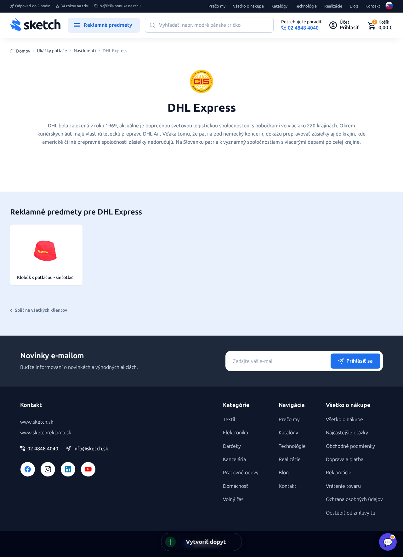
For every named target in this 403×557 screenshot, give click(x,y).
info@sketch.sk (90, 449)
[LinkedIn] (68, 469)
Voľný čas (233, 499)
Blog (354, 6)
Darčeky (232, 446)
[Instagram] (47, 469)
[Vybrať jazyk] (389, 6)
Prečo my (216, 6)
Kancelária (234, 459)
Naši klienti (85, 50)
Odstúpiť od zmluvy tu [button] (350, 513)
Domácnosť (235, 486)
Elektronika (235, 433)
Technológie (306, 6)
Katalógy (279, 6)
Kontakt (373, 6)
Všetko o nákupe (248, 6)
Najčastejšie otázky (347, 433)
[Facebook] (27, 469)
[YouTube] (88, 469)
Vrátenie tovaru (343, 486)
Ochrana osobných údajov (354, 499)
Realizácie (333, 6)
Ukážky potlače (52, 50)
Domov (23, 51)
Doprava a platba (344, 459)
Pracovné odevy (240, 473)
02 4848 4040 (42, 449)
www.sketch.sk (36, 422)
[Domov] (35, 25)
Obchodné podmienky (350, 446)
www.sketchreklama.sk (45, 433)
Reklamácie (338, 473)
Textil (229, 419)
